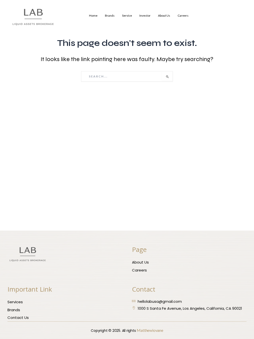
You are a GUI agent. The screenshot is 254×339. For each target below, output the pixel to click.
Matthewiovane (150, 330)
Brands (110, 15)
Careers (183, 15)
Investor (145, 15)
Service (127, 15)
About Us (164, 15)
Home (93, 15)
